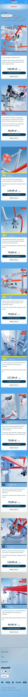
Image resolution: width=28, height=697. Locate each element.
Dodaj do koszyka (14, 72)
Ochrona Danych (3, 690)
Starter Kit (5, 18)
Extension (20, 18)
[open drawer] (2, 2)
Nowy (16, 15)
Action (13, 18)
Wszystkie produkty (6, 15)
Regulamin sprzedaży (10, 690)
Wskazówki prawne (18, 690)
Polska (5, 676)
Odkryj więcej (14, 76)
